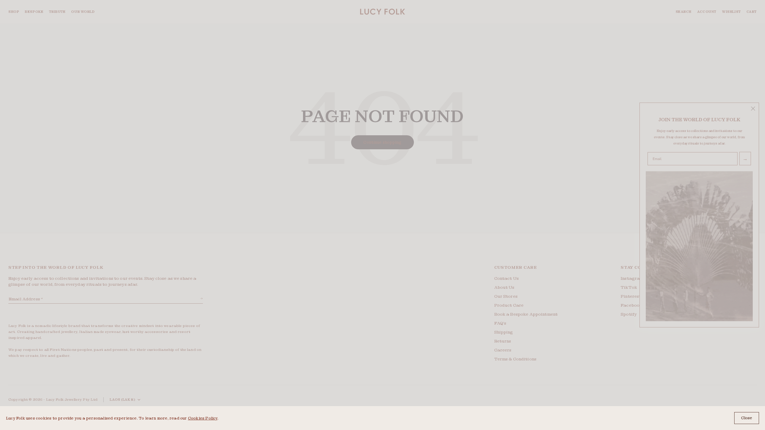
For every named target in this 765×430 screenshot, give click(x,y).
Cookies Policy (203, 418)
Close (746, 417)
